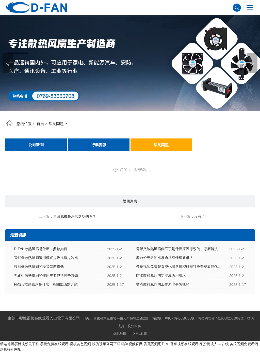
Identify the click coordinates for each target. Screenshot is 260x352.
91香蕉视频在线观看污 (184, 344)
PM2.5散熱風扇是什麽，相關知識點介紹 (46, 284)
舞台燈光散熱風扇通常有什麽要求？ (164, 258)
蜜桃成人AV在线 (216, 344)
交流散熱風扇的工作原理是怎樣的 (162, 284)
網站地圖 (119, 334)
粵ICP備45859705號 (179, 318)
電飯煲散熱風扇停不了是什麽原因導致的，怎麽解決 (177, 249)
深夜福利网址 (10, 349)
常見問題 (56, 123)
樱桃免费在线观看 (54, 344)
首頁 (40, 123)
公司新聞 (36, 145)
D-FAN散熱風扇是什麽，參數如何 (40, 249)
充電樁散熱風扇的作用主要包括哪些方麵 (46, 275)
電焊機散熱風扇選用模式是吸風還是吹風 (46, 258)
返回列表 (130, 201)
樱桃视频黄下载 (26, 344)
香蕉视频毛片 (154, 344)
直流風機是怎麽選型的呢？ (74, 216)
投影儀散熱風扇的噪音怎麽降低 (39, 267)
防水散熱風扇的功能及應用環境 (161, 275)
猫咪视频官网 (132, 344)
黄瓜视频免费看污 (244, 344)
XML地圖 (140, 334)
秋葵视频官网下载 (106, 344)
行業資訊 (98, 145)
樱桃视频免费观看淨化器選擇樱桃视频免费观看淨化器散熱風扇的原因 (191, 267)
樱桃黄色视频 (80, 344)
